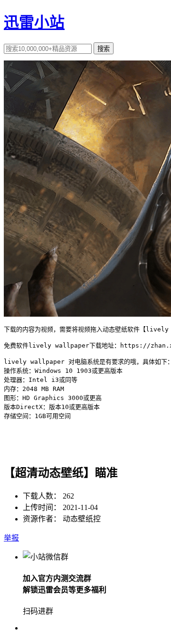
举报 (11, 538)
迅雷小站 (34, 22)
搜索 (103, 48)
